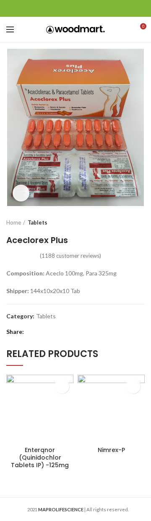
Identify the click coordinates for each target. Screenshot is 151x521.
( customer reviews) (70, 255)
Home (13, 222)
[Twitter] (65, 8)
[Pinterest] (75, 8)
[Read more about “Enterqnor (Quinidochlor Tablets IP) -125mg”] (62, 386)
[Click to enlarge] (21, 193)
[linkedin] (86, 8)
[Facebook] (54, 8)
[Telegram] (96, 8)
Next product (140, 222)
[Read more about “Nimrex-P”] (133, 386)
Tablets (37, 222)
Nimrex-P (111, 450)
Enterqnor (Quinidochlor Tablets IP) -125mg (40, 457)
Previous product (124, 222)
